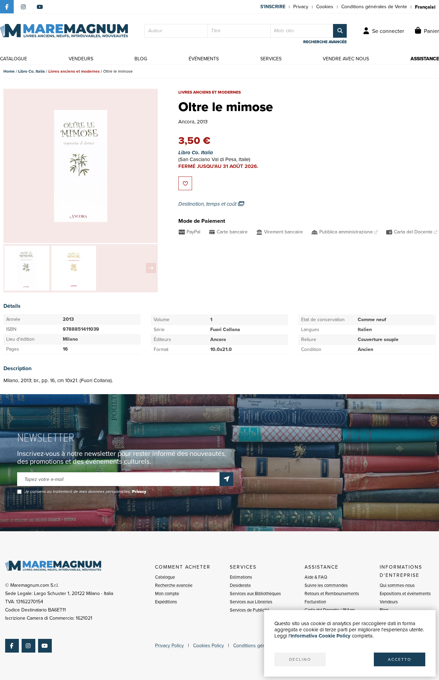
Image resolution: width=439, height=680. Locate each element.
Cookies (324, 6)
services (271, 58)
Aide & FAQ (316, 577)
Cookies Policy (208, 645)
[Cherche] (340, 31)
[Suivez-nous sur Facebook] (7, 7)
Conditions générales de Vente (374, 6)
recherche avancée (325, 42)
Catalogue (165, 577)
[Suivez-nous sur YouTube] (40, 7)
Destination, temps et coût (208, 204)
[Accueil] (64, 31)
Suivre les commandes (326, 585)
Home (9, 71)
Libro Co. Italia (31, 71)
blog (140, 58)
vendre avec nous (346, 58)
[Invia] (226, 479)
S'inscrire (272, 6)
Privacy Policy (169, 645)
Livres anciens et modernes (74, 71)
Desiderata (240, 585)
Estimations (241, 577)
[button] (151, 268)
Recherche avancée (173, 585)
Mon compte (167, 593)
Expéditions (166, 601)
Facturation (315, 601)
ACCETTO (399, 659)
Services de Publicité (249, 610)
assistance (425, 58)
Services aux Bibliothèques (255, 593)
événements (204, 58)
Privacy (300, 6)
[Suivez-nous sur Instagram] (23, 7)
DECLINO (300, 659)
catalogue (13, 58)
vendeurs (81, 58)
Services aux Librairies (251, 601)
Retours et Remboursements (332, 593)
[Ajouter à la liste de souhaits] (185, 183)
